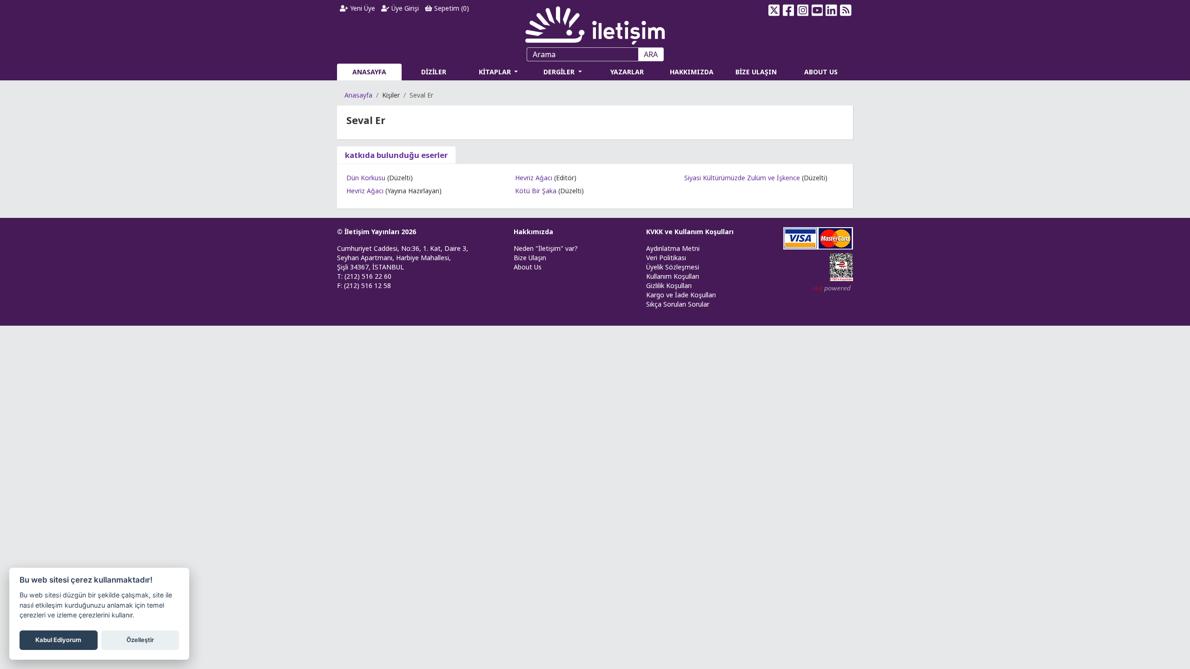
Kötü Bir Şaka (535, 190)
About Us (528, 266)
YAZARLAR (627, 71)
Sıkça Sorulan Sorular (677, 304)
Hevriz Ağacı (364, 190)
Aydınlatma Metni (673, 248)
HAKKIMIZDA (692, 71)
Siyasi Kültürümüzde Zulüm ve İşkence (742, 177)
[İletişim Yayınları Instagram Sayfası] (803, 10)
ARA (651, 54)
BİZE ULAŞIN (756, 71)
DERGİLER (559, 71)
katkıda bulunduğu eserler (396, 155)
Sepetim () (450, 8)
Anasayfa (358, 95)
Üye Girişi (404, 8)
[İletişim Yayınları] (595, 23)
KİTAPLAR (496, 71)
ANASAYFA (369, 71)
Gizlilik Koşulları (669, 285)
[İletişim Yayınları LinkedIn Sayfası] (831, 10)
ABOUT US (821, 71)
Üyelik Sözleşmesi (672, 266)
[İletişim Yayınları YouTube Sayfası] (817, 10)
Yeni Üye (361, 8)
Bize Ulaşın (530, 257)
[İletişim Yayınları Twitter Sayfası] (774, 10)
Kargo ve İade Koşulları (681, 294)
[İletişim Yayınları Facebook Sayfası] (788, 10)
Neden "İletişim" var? (546, 248)
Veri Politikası (666, 257)
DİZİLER (433, 71)
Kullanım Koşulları (672, 276)
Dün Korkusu (365, 177)
